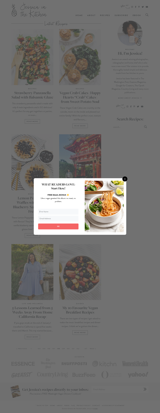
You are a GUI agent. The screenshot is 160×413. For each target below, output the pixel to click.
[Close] (124, 178)
